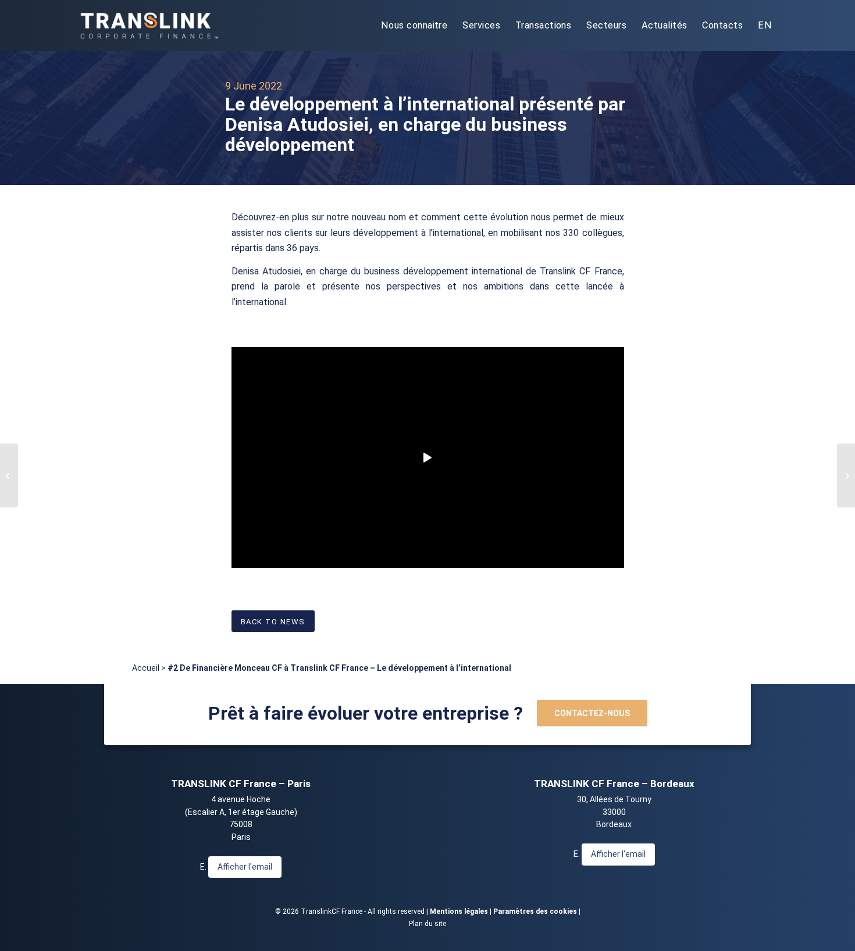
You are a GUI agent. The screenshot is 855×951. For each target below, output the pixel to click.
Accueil (145, 668)
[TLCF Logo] (148, 25)
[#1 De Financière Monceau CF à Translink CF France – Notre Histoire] (9, 475)
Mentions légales (459, 911)
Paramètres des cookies (535, 911)
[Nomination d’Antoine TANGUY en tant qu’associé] (846, 475)
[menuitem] (414, 25)
